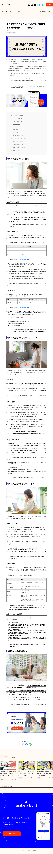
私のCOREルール (19, 11)
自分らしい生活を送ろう (16, 150)
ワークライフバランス (18, 135)
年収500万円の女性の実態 (17, 115)
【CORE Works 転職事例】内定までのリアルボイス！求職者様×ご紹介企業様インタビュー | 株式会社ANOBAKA (8, 774)
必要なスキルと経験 (17, 141)
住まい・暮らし (16, 132)
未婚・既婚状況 (16, 124)
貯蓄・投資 (15, 129)
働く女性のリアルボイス (45, 11)
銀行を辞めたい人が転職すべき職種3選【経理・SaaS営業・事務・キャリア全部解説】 (44, 773)
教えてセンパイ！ (32, 11)
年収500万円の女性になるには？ (18, 138)
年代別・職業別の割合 (18, 121)
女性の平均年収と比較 (18, 118)
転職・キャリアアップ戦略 (19, 147)
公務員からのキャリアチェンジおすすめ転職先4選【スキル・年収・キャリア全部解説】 (26, 773)
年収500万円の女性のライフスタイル (19, 127)
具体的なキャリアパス (18, 144)
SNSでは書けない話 (6, 11)
